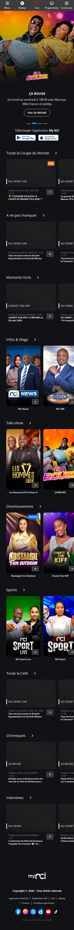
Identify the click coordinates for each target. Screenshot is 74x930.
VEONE (49, 920)
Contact (25, 903)
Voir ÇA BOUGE (37, 112)
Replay (62, 898)
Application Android (18, 898)
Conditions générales (43, 903)
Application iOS (39, 898)
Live (53, 898)
